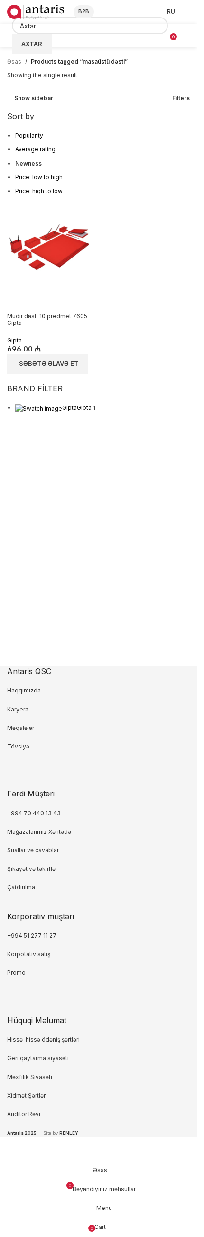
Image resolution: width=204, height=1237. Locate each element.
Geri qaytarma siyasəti (38, 1058)
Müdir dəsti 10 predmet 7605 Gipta (47, 319)
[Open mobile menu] (186, 35)
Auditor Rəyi (23, 1113)
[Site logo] (35, 11)
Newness (28, 163)
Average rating (35, 149)
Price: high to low (39, 190)
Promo (16, 972)
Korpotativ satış (28, 954)
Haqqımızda (24, 690)
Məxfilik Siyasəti (29, 1076)
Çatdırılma (21, 887)
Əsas (14, 61)
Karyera (17, 709)
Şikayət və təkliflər (32, 868)
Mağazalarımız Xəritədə (39, 831)
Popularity (29, 135)
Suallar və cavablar (33, 850)
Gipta (14, 340)
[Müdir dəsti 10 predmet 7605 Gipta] (49, 246)
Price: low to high (39, 177)
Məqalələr (20, 727)
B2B (83, 11)
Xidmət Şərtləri (27, 1095)
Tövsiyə (18, 746)
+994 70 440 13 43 (34, 813)
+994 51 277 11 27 (31, 935)
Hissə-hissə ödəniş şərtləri (43, 1039)
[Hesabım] (187, 11)
